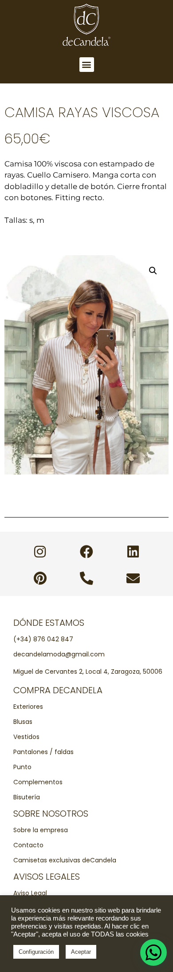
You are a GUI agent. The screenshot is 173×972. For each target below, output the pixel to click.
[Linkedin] (133, 551)
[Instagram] (40, 551)
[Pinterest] (40, 578)
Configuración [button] (36, 951)
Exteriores (28, 706)
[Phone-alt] (86, 578)
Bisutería (26, 797)
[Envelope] (133, 578)
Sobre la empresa (40, 830)
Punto (22, 767)
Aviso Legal (30, 893)
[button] (86, 64)
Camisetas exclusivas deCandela (64, 860)
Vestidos (26, 736)
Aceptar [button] (81, 951)
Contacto (28, 845)
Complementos (38, 782)
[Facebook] (86, 551)
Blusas (22, 721)
